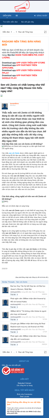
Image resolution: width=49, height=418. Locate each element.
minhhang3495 (15, 304)
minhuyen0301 (15, 292)
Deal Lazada (24, 396)
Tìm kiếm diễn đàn (10, 22)
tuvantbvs (14, 103)
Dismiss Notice (42, 400)
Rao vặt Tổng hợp (38, 292)
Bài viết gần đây (27, 22)
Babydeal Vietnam (24, 383)
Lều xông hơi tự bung (24, 385)
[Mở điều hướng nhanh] (45, 32)
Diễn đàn (7, 16)
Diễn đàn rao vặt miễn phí (11, 365)
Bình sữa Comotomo (24, 394)
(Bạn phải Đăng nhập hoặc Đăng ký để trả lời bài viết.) (31, 277)
